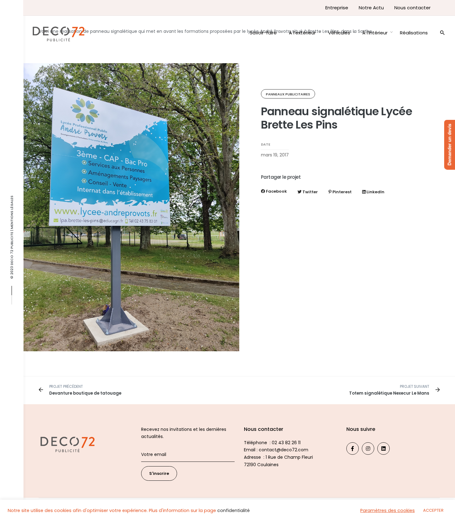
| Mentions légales (11, 213)
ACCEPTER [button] (433, 510)
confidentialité (233, 510)
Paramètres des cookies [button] (387, 510)
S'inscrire (159, 473)
